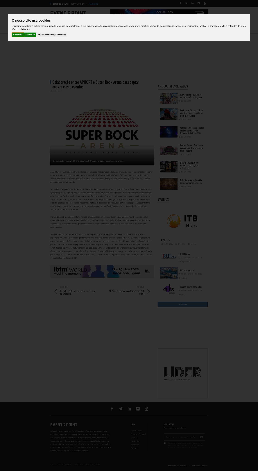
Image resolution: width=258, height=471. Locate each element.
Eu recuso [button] (30, 34)
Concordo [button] (18, 34)
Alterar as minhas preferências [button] (52, 34)
